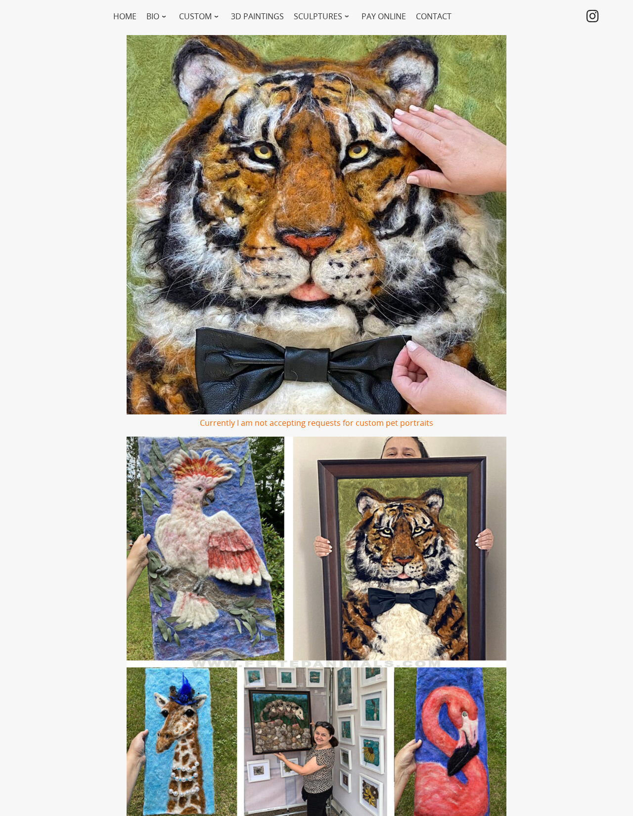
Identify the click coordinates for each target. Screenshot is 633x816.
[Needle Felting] (593, 18)
